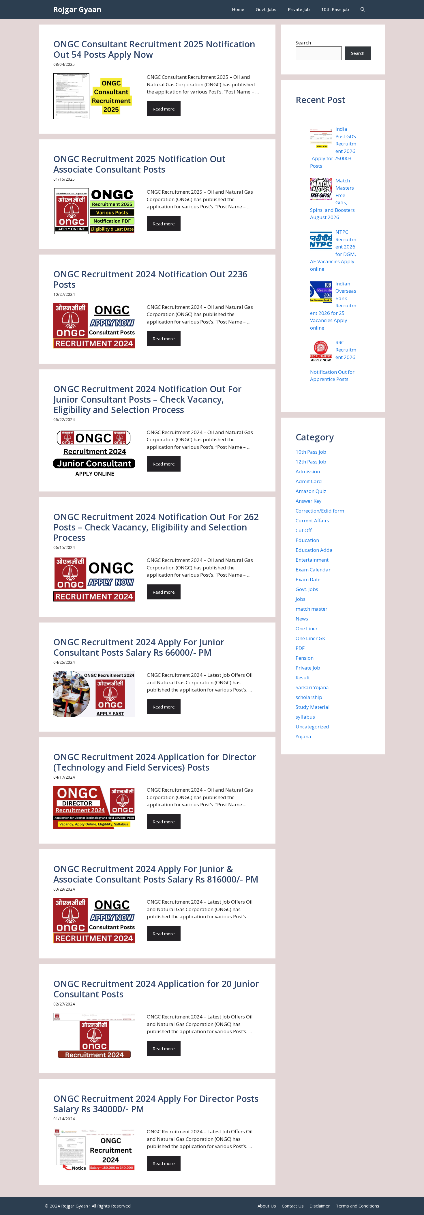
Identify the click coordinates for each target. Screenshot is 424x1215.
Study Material (313, 707)
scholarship (309, 697)
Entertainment (312, 559)
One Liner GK (310, 638)
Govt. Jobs (266, 9)
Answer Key (309, 501)
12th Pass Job (311, 461)
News (302, 618)
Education (307, 540)
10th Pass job (335, 9)
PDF (300, 648)
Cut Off (304, 530)
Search (303, 42)
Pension (305, 658)
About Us (267, 1206)
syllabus (305, 716)
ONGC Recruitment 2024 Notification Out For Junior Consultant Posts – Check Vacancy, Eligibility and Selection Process (147, 399)
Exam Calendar (313, 569)
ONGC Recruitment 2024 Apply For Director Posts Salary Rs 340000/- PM (155, 1104)
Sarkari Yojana (312, 687)
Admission (308, 471)
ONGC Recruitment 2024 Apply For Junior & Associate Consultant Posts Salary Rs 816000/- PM (155, 874)
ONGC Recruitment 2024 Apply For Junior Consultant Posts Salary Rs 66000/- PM (138, 647)
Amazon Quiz (311, 491)
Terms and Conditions (357, 1206)
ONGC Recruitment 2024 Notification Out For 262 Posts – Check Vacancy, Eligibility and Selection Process (156, 527)
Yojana (303, 736)
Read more (164, 109)
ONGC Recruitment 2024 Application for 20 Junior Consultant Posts (156, 989)
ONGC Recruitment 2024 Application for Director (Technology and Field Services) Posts (154, 762)
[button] (363, 9)
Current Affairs (312, 520)
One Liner (307, 628)
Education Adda (314, 550)
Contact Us (293, 1206)
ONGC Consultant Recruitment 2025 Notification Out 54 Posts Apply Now (154, 49)
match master (311, 608)
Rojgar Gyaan (77, 9)
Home (238, 9)
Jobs (300, 599)
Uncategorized (312, 726)
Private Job (299, 9)
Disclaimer (319, 1206)
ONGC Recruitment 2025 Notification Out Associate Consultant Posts (139, 164)
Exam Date (308, 579)
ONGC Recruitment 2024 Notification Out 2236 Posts (150, 279)
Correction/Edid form (320, 510)
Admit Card (309, 481)
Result (303, 677)
